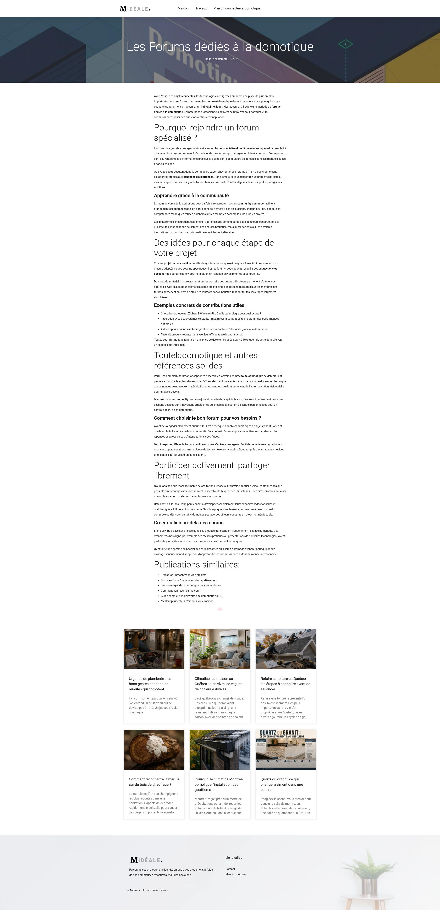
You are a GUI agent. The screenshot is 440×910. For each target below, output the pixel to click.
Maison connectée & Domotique (236, 8)
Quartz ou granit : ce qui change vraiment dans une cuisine (282, 784)
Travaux (201, 8)
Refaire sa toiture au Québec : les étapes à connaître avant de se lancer (285, 684)
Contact (230, 869)
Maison (183, 8)
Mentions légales (236, 874)
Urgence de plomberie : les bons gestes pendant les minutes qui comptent (150, 684)
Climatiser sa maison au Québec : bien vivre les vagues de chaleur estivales (219, 684)
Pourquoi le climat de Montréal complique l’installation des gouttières (219, 784)
